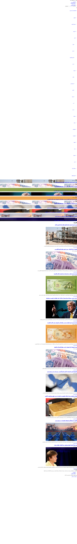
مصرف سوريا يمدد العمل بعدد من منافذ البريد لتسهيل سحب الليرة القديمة (62, 199)
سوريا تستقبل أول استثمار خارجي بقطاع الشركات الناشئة (65, 203)
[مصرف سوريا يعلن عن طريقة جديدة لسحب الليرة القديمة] (61, 293)
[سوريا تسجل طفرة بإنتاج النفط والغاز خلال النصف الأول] (61, 244)
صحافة (74, 116)
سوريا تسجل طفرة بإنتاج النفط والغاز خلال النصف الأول (66, 182)
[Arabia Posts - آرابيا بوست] (73, 10)
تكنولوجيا (74, 135)
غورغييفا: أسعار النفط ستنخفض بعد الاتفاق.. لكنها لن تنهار (65, 220)
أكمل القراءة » (75, 247)
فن (73, 103)
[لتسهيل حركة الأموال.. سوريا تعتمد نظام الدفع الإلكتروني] (61, 269)
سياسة (73, 96)
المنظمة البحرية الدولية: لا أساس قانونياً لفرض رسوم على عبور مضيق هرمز (62, 207)
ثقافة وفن (74, 129)
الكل (73, 44)
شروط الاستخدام (73, 2)
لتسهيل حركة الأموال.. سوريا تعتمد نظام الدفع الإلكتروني (66, 186)
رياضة (74, 122)
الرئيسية (74, 31)
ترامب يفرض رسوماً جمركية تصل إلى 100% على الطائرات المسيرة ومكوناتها (61, 195)
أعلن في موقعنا (73, 473)
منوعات (74, 155)
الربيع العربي (72, 83)
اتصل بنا (74, 1)
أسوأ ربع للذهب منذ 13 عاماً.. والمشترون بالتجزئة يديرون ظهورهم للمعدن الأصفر (61, 212)
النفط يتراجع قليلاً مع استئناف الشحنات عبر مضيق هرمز (66, 216)
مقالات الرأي (73, 168)
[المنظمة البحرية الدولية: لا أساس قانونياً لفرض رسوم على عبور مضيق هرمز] (61, 391)
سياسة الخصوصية (73, 3)
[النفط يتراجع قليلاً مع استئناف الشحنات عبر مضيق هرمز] (61, 440)
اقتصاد (74, 142)
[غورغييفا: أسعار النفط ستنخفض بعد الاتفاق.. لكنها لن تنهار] (61, 465)
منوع (73, 109)
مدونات (74, 70)
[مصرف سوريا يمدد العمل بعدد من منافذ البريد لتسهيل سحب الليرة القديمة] (61, 342)
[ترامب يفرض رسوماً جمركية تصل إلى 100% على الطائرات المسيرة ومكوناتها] (61, 318)
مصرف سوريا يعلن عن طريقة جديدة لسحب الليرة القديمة (65, 190)
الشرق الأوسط (72, 57)
